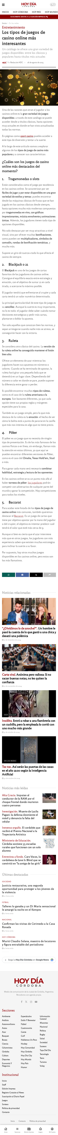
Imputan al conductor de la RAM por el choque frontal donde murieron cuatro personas (20, 800)
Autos (4, 1028)
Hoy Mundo (26, 1059)
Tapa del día (45, 1050)
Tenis (42, 1058)
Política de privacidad (11, 1108)
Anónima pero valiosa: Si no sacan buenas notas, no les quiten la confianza (26, 678)
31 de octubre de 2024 (11, 732)
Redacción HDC (16, 62)
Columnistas (7, 1047)
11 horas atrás (8, 913)
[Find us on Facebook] (21, 1001)
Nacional (7, 920)
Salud (42, 1038)
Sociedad (6, 881)
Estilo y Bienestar (28, 1020)
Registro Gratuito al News (13, 1092)
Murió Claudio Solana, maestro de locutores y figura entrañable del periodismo (29, 942)
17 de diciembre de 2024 (12, 640)
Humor (24, 1067)
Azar (4, 1032)
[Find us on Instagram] (31, 1001)
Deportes (6, 1059)
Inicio (5, 12)
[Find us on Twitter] (26, 1001)
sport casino (26, 135)
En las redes (14, 23)
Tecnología (44, 1054)
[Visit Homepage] (28, 4)
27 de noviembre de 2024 (12, 686)
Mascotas (44, 1022)
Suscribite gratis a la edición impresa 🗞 (29, 17)
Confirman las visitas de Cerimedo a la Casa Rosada (28, 925)
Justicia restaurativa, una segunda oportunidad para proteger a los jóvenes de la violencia (28, 888)
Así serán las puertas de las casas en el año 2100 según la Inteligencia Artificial (27, 770)
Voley (42, 1066)
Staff (4, 1084)
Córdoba (5, 1051)
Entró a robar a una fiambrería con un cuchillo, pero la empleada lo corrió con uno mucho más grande (28, 724)
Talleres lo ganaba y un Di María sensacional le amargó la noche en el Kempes (29, 907)
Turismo (43, 1062)
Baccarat (18, 515)
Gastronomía (26, 1028)
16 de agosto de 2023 (35, 62)
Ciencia (5, 1043)
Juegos (5, 1100)
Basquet (5, 1036)
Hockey (24, 1043)
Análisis (5, 1020)
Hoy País (36, 12)
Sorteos (5, 1104)
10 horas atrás (8, 896)
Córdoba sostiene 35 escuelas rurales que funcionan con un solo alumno (21, 845)
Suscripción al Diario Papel (13, 1096)
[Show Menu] (3, 4)
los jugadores (35, 482)
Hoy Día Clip (10, 715)
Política (43, 1030)
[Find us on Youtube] (36, 1001)
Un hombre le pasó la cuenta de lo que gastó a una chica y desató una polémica (29, 632)
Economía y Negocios (7, 1064)
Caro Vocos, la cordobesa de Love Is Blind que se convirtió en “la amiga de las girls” (21, 860)
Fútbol (5, 902)
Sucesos (43, 1046)
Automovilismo (8, 1024)
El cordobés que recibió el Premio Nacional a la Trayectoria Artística (21, 831)
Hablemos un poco (29, 1040)
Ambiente (6, 1016)
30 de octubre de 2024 (11, 778)
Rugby (42, 1034)
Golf (23, 1036)
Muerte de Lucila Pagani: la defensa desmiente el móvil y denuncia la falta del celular (20, 816)
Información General (45, 1017)
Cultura (5, 1055)
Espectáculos (26, 1016)
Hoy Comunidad (28, 1047)
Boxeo (4, 1040)
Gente (23, 1032)
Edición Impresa (8, 1088)
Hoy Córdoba (20, 12)
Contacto (6, 1112)
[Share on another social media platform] (49, 575)
